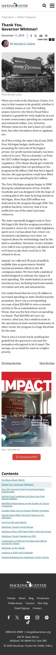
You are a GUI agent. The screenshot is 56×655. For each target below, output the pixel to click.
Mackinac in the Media (13, 548)
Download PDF (28, 457)
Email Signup (22, 608)
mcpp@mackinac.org (38, 631)
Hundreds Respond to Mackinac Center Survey (25, 557)
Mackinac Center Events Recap (17, 527)
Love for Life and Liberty (14, 522)
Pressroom (43, 598)
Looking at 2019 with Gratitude (17, 552)
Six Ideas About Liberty (13, 480)
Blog (31, 598)
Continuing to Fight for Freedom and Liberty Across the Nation (24, 542)
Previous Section (11, 363)
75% (50, 39)
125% (53, 39)
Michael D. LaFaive (24, 43)
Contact (37, 608)
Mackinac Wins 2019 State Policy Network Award (26, 531)
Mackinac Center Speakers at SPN (19, 536)
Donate (11, 598)
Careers (30, 603)
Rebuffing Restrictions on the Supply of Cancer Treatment (25, 504)
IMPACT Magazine (26, 17)
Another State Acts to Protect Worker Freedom (25, 510)
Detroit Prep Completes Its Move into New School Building (23, 497)
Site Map (43, 603)
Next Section (47, 363)
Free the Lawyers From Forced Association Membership (23, 490)
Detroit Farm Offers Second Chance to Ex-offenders (23, 516)
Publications (8, 17)
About (22, 598)
